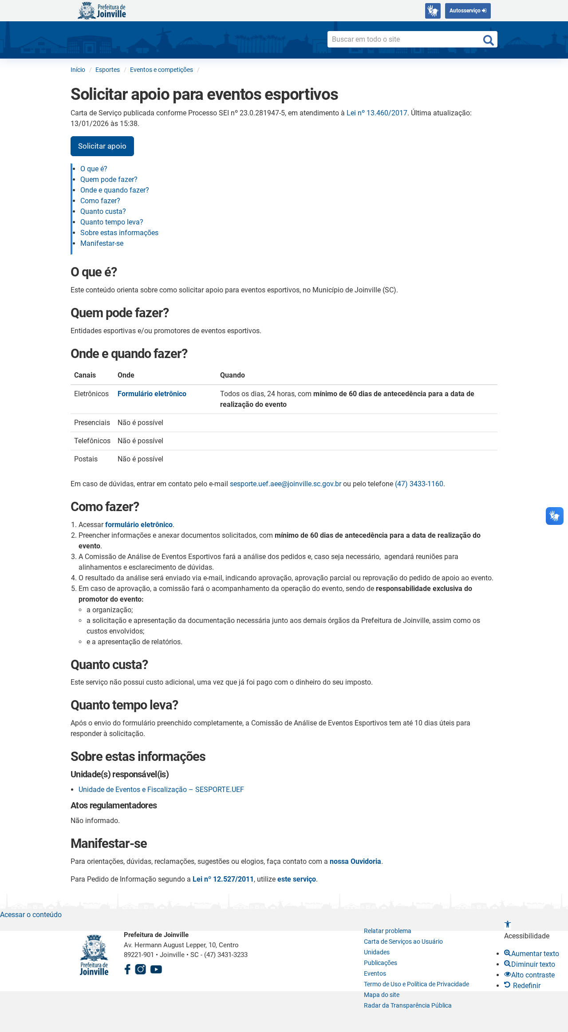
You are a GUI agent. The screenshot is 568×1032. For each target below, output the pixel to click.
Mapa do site (381, 994)
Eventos (375, 973)
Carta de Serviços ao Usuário (403, 941)
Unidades (377, 952)
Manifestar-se (101, 243)
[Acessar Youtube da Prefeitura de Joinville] (156, 968)
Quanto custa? (103, 211)
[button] (507, 925)
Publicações (380, 962)
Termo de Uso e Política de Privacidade (416, 984)
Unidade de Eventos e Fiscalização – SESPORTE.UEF (161, 789)
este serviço (296, 879)
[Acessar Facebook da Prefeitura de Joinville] (127, 968)
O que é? (93, 169)
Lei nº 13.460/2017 (377, 113)
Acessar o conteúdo (31, 914)
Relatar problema (387, 930)
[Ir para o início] (101, 10)
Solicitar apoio (102, 146)
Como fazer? (100, 201)
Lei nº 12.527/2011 (223, 879)
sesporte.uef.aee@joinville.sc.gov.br (285, 484)
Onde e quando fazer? (114, 190)
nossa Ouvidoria (355, 861)
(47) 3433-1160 (419, 484)
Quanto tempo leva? (111, 222)
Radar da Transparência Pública (408, 1005)
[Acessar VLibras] (433, 11)
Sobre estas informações (119, 232)
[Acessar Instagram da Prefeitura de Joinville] (140, 968)
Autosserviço (466, 11)
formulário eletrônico (139, 524)
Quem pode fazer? (109, 179)
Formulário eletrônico (152, 394)
